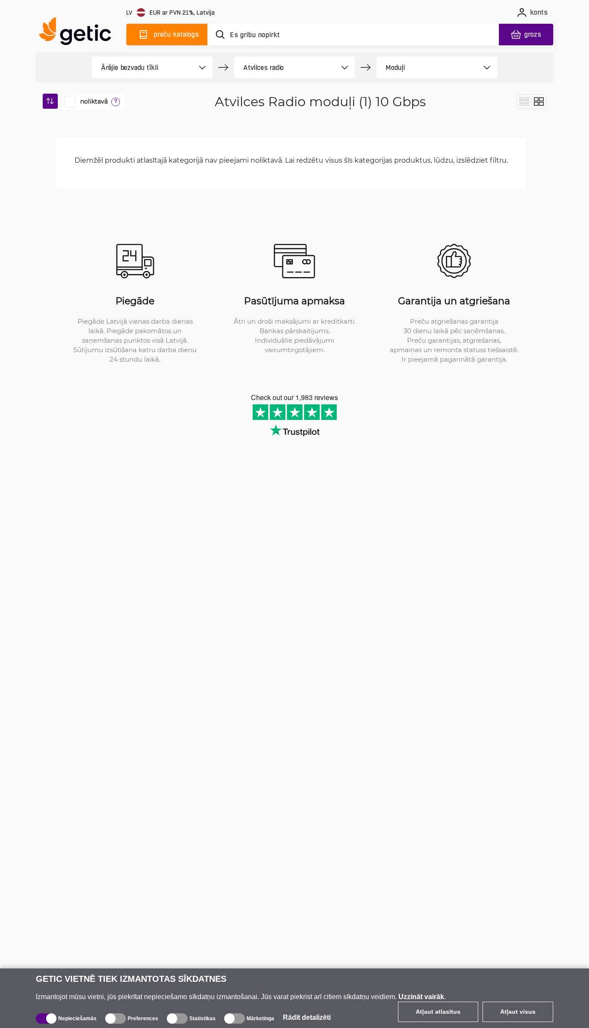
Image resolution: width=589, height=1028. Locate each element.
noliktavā (94, 101)
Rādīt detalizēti (307, 1017)
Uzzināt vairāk (421, 996)
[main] (79, 33)
